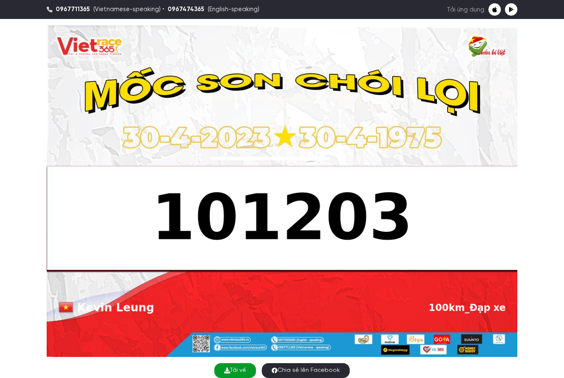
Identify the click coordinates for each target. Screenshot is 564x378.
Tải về (238, 370)
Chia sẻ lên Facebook (308, 370)
